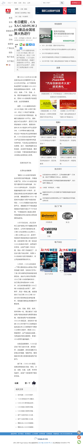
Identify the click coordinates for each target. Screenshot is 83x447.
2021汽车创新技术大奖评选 (50, 53)
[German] (6, 64)
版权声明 (14, 434)
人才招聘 (35, 434)
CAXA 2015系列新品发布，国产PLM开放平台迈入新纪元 (26, 403)
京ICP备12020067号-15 (45, 443)
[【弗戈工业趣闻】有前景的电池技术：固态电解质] (48, 151)
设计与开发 (49, 274)
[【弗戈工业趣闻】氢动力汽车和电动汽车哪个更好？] (48, 131)
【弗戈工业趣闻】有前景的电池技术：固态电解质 (48, 161)
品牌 (28, 3)
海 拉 (67, 222)
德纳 (25, 9)
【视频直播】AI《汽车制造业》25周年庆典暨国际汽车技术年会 (48, 114)
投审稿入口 (76, 3)
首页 (10, 18)
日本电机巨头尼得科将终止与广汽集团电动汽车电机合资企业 (59, 199)
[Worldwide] (9, 64)
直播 (19, 3)
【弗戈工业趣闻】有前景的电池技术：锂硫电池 (68, 161)
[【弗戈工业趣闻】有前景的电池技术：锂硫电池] (68, 151)
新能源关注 (10, 31)
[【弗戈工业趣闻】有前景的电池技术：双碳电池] (68, 131)
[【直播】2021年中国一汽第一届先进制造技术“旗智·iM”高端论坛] (68, 104)
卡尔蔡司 (25, 16)
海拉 (28, 13)
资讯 (10, 22)
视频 (15, 3)
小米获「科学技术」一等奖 (51, 187)
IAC (16, 16)
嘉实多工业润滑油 (21, 13)
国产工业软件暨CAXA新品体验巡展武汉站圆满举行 (26, 419)
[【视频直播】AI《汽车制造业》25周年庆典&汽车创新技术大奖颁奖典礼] (58, 82)
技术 (10, 27)
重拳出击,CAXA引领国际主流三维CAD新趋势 (26, 423)
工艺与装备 (68, 274)
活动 (10, 40)
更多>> (42, 67)
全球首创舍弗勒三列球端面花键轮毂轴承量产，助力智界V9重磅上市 (59, 182)
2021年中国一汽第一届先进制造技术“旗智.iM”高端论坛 (59, 61)
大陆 (21, 9)
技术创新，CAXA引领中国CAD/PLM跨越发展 (26, 395)
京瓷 (20, 16)
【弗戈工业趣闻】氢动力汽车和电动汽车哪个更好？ (48, 140)
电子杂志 (10, 57)
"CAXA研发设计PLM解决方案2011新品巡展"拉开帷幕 (26, 399)
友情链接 (49, 434)
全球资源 (42, 434)
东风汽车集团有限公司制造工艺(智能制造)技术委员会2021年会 (61, 57)
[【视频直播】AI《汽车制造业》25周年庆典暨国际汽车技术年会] (48, 104)
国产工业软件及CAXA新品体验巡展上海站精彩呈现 (26, 415)
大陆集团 (49, 222)
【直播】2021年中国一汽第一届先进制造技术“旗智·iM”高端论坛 (68, 114)
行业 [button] (9, 3)
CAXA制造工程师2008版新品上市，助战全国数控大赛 (26, 407)
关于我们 (10, 61)
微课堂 (10, 44)
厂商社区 (10, 48)
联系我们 (28, 434)
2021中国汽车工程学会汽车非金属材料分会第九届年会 (59, 49)
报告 (10, 53)
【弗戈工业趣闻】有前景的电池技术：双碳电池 (68, 140)
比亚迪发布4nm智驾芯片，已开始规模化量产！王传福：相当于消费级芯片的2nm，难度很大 (59, 176)
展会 (24, 3)
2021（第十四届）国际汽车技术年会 (53, 45)
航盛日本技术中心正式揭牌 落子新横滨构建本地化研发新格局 (59, 193)
